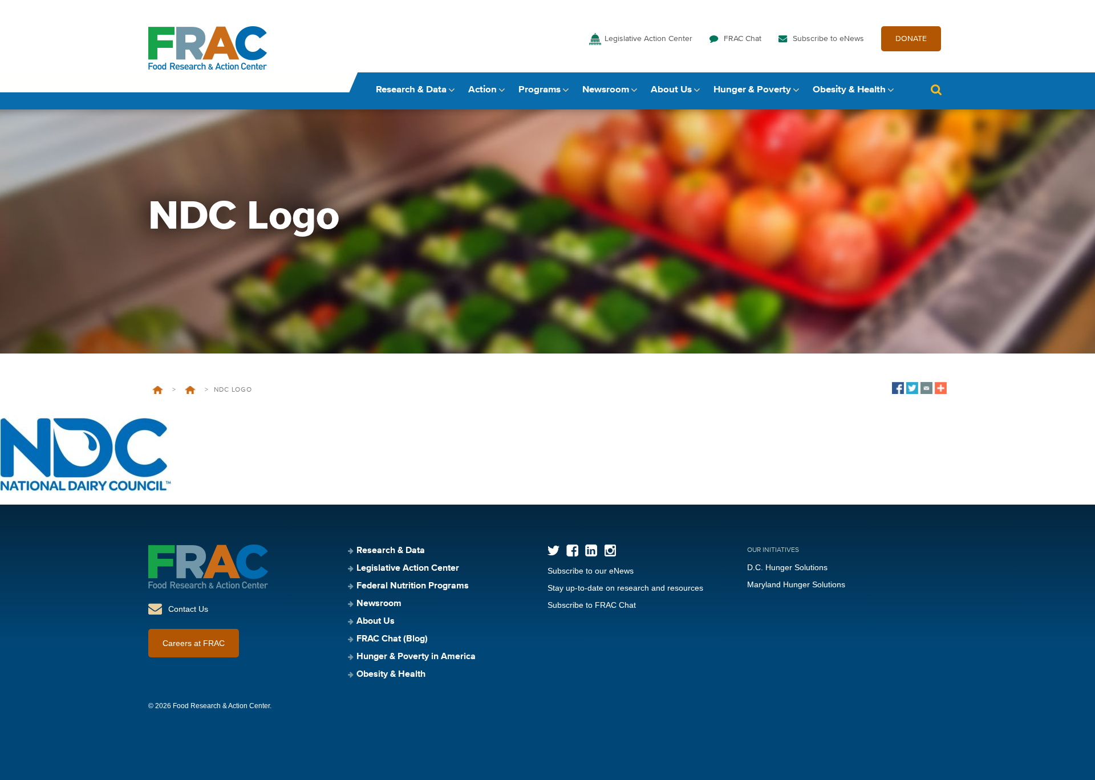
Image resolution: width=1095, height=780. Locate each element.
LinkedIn (591, 550)
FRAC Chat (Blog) (392, 639)
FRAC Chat (742, 39)
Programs (539, 90)
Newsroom (605, 90)
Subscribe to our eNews (591, 570)
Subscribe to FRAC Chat (592, 605)
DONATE (911, 39)
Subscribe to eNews (828, 39)
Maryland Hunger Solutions (796, 584)
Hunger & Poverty (752, 90)
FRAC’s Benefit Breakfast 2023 (190, 390)
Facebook (572, 550)
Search (936, 89)
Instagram (610, 550)
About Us (671, 90)
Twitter (553, 550)
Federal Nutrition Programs (412, 586)
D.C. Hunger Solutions (787, 567)
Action (482, 90)
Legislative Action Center (648, 39)
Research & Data (411, 90)
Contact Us (188, 609)
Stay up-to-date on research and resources (625, 587)
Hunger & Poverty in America (416, 656)
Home (157, 390)
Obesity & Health (849, 90)
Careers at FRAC (194, 643)
